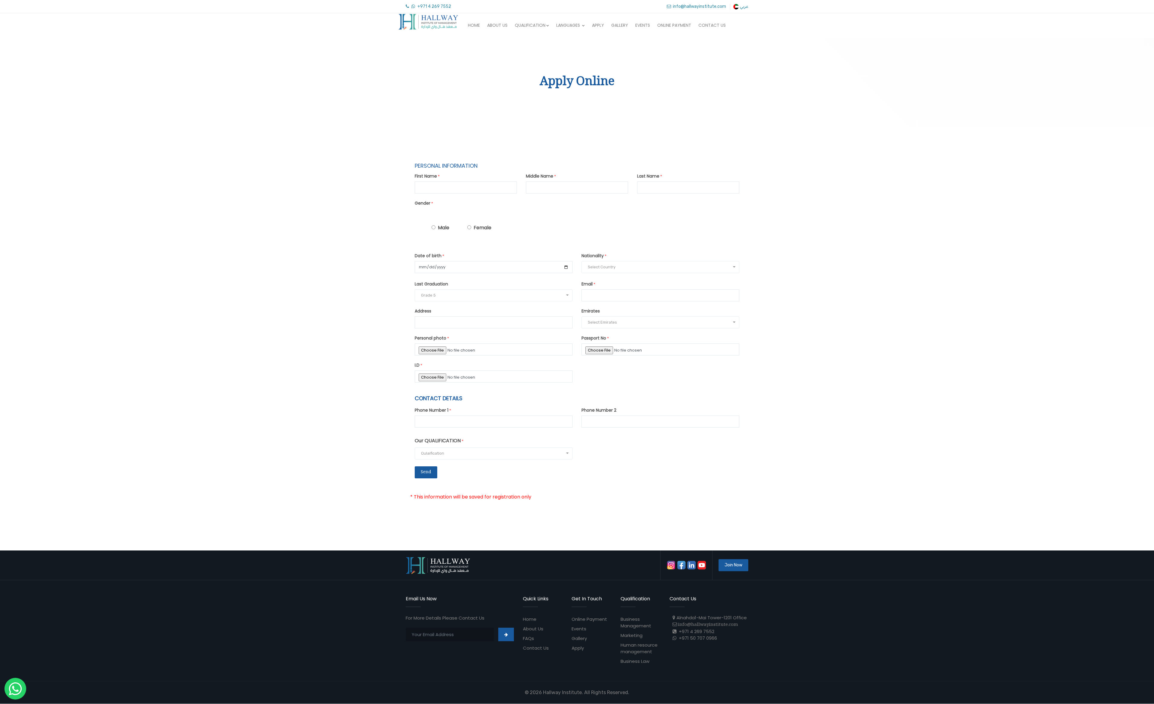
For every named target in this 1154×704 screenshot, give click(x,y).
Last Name (648, 176)
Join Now (733, 565)
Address (423, 311)
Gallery (619, 25)
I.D (417, 365)
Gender (422, 203)
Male (443, 227)
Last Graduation (431, 284)
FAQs (528, 638)
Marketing (632, 635)
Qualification (530, 25)
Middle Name (539, 176)
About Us (497, 25)
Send (426, 472)
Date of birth (428, 256)
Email (587, 284)
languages (568, 25)
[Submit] (506, 634)
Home (474, 25)
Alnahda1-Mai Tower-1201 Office (711, 617)
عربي (743, 6)
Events (642, 25)
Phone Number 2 (599, 410)
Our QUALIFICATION (438, 440)
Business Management (636, 622)
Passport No (594, 338)
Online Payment (674, 25)
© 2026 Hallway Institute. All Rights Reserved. (577, 692)
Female (482, 227)
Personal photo (430, 338)
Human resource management (639, 648)
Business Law (635, 661)
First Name (426, 176)
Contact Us (712, 25)
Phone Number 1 (431, 410)
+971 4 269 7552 (434, 6)
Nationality (593, 256)
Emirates (591, 311)
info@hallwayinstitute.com (698, 6)
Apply (598, 25)
